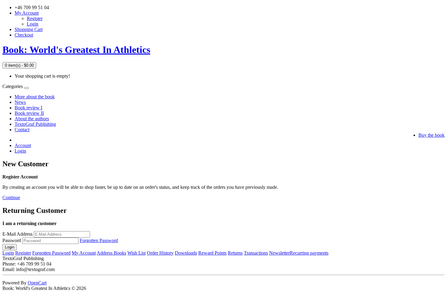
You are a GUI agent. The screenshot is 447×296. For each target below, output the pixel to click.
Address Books (111, 252)
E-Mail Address (17, 234)
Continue (11, 197)
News (20, 102)
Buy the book (431, 135)
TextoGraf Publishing (35, 124)
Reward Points (212, 252)
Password (11, 240)
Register (35, 18)
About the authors (32, 118)
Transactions (256, 252)
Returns (235, 252)
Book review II (29, 113)
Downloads (186, 252)
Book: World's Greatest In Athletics (76, 49)
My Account (84, 252)
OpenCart (37, 282)
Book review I (28, 107)
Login (32, 23)
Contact (22, 129)
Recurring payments (309, 252)
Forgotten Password (99, 240)
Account (23, 145)
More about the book (35, 96)
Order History (160, 252)
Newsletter (279, 252)
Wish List (136, 252)
